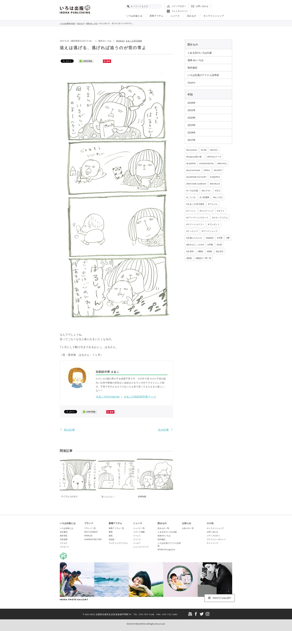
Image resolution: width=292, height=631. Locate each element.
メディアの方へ (179, 6)
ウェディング (207, 210)
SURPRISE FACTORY (197, 177)
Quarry (191, 82)
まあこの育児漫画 (134, 41)
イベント (192, 210)
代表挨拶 (63, 539)
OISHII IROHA (207, 163)
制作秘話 (192, 67)
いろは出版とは (134, 15)
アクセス (63, 543)
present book (194, 170)
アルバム (213, 204)
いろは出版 (193, 190)
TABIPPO (215, 177)
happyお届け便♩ (195, 156)
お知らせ (186, 523)
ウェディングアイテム (118, 543)
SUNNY (218, 170)
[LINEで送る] (85, 60)
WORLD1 (120, 41)
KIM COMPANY (91, 532)
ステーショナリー (196, 224)
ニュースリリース (140, 547)
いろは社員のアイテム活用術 (203, 75)
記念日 (220, 251)
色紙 (210, 251)
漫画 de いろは (196, 60)
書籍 (201, 251)
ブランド (88, 523)
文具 (220, 244)
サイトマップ (212, 543)
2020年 (192, 117)
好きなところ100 (196, 244)
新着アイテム (156, 15)
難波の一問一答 (204, 258)
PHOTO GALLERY (222, 598)
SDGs (207, 170)
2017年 (192, 139)
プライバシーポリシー (216, 539)
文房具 (191, 251)
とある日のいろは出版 (200, 52)
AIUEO (214, 150)
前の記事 (69, 429)
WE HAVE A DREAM (197, 183)
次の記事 (163, 429)
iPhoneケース (215, 156)
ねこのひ (218, 197)
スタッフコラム (220, 217)
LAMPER (192, 163)
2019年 (192, 125)
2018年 (192, 132)
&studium (192, 150)
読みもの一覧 (163, 528)
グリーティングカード (198, 217)
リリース (137, 539)
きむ (218, 190)
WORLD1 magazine (166, 549)
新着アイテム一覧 (116, 528)
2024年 (192, 102)
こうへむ (192, 197)
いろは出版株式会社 (75, 9)
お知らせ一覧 (188, 528)
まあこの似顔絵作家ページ (140, 396)
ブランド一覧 (90, 528)
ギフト (221, 210)
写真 (220, 238)
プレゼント (214, 224)
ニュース (175, 15)
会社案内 (63, 532)
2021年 (192, 110)
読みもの (191, 15)
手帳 (211, 244)
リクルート (64, 547)
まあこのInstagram (108, 396)
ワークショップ (210, 231)
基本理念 (63, 535)
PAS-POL (223, 163)
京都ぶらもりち (195, 238)
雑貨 (190, 258)
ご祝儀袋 (205, 197)
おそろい (207, 190)
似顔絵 (210, 238)
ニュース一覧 (139, 528)
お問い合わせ (202, 6)
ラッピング (193, 231)
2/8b (204, 150)
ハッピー (137, 543)
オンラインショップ (213, 15)
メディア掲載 (139, 532)
